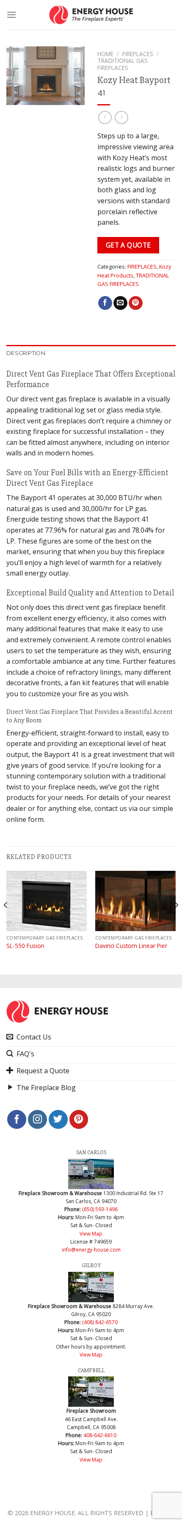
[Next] (176, 922)
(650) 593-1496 (100, 1209)
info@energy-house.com (91, 1249)
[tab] (91, 353)
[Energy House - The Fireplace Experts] (91, 14)
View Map (91, 1233)
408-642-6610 (99, 1435)
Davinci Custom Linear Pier (131, 946)
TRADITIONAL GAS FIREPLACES (122, 64)
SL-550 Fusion (25, 946)
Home (105, 54)
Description (25, 353)
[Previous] (6, 922)
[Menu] (11, 14)
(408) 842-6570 (100, 1322)
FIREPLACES (137, 54)
